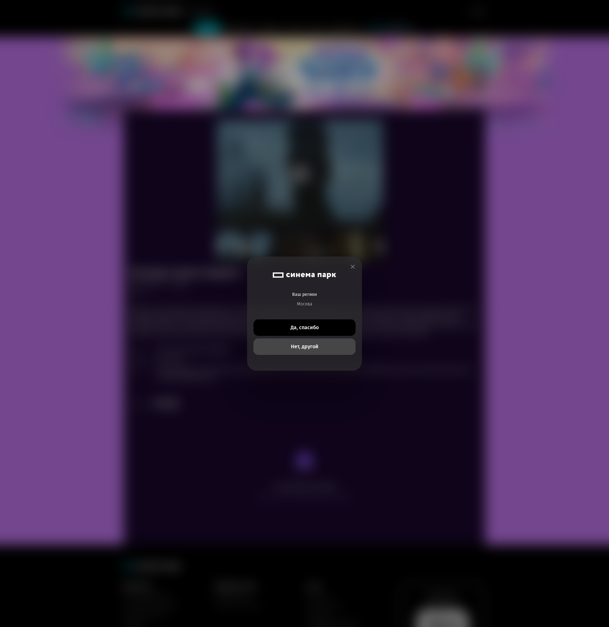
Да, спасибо (305, 327)
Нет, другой (304, 346)
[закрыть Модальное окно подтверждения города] (353, 267)
